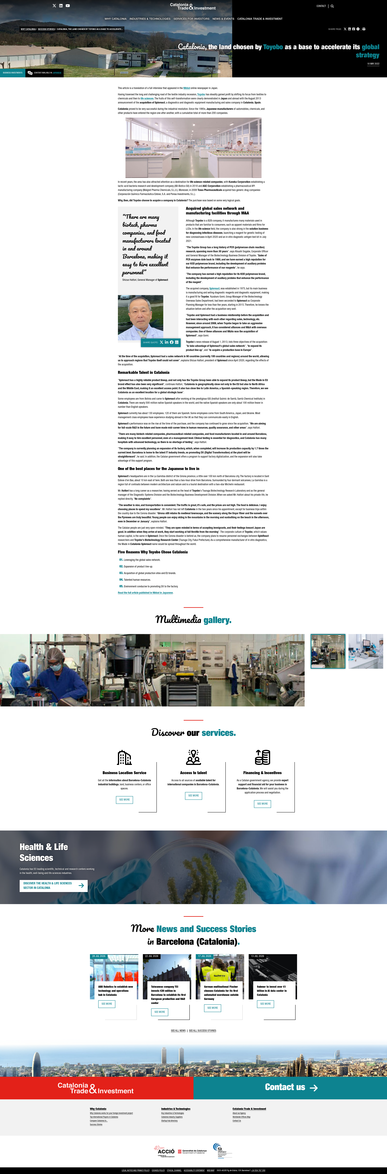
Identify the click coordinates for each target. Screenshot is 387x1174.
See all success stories (202, 1031)
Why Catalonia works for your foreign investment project (111, 1113)
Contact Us (237, 1121)
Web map (211, 1171)
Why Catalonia (116, 19)
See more (124, 800)
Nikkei (186, 88)
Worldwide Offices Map (241, 1117)
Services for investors (192, 19)
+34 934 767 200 (258, 1171)
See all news (178, 1031)
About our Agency (239, 1113)
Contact (321, 6)
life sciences (147, 98)
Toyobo (201, 94)
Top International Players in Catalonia (104, 1117)
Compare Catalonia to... (99, 1121)
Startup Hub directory (169, 1121)
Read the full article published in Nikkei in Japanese (145, 593)
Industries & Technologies (150, 19)
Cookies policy (158, 1171)
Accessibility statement (194, 1171)
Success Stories (96, 1125)
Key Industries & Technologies (172, 1113)
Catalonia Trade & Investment (260, 19)
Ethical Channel (174, 1171)
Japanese (57, 73)
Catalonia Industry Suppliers (172, 1117)
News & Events (223, 19)
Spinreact (214, 288)
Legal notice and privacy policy (136, 1171)
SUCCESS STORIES (46, 29)
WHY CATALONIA (28, 29)
